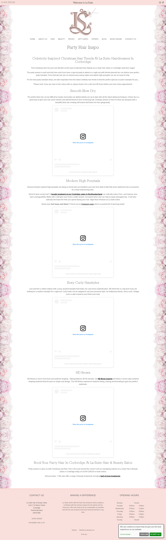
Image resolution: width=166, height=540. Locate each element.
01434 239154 (8, 2)
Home (32, 39)
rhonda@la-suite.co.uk (37, 522)
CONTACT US (130, 39)
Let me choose (125, 534)
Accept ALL (155, 534)
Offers (95, 39)
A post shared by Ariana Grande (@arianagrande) (83, 274)
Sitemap (74, 530)
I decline (144, 534)
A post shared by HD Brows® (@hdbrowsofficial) (83, 454)
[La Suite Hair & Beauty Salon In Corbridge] (163, 3)
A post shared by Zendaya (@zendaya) (83, 172)
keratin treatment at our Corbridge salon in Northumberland (76, 194)
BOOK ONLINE (116, 39)
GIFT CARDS (83, 39)
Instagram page (87, 204)
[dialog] (141, 531)
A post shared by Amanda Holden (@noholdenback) (83, 364)
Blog (104, 39)
